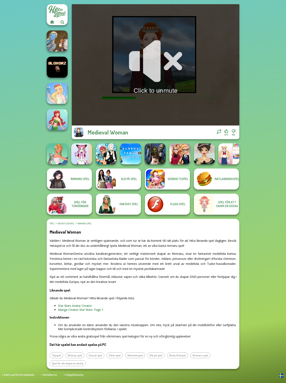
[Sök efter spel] (62, 22)
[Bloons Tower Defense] (130, 153)
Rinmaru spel (84, 223)
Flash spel (114, 355)
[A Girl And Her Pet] (57, 153)
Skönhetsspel (135, 355)
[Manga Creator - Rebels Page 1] (106, 153)
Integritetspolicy (74, 374)
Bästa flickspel (66, 223)
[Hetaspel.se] (52, 22)
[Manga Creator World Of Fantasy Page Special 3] (57, 40)
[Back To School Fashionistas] (179, 153)
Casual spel (95, 355)
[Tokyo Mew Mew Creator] (81, 153)
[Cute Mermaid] (57, 119)
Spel (52, 223)
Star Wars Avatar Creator (75, 306)
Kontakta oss (50, 374)
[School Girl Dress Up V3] (228, 153)
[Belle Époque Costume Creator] (204, 153)
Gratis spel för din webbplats (19, 374)
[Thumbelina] (57, 93)
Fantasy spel (75, 355)
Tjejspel (56, 355)
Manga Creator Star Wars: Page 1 (80, 310)
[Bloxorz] (57, 67)
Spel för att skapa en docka (67, 363)
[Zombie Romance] (155, 153)
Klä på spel (156, 355)
